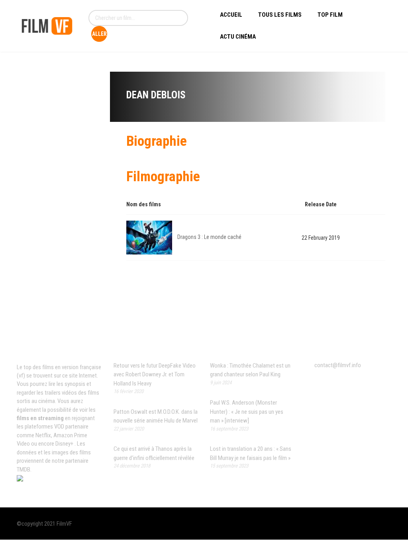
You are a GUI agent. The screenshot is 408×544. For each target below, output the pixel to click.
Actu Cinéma (238, 36)
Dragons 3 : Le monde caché (209, 237)
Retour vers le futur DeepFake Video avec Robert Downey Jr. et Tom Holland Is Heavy (155, 374)
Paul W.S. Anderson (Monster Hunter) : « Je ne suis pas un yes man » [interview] (246, 411)
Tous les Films (280, 14)
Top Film (330, 14)
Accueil (231, 14)
